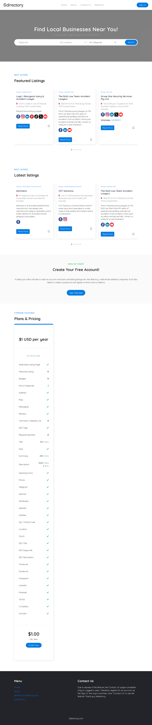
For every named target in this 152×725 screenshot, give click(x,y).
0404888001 (116, 120)
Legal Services (26, 92)
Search (131, 42)
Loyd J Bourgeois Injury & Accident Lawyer (30, 97)
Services (109, 92)
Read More (23, 126)
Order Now (34, 645)
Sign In (142, 5)
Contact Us (85, 5)
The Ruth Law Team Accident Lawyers (74, 97)
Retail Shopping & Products (73, 186)
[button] (71, 149)
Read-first (99, 5)
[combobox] (72, 42)
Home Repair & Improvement (31, 186)
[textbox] (72, 42)
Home (64, 5)
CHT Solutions (66, 190)
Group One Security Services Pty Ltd (116, 97)
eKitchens (21, 190)
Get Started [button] (76, 292)
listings (18, 92)
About (73, 5)
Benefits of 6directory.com (26, 695)
